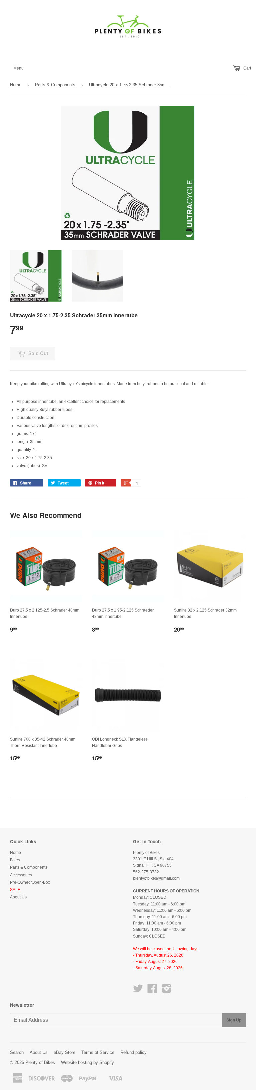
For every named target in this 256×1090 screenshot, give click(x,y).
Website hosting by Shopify (87, 1062)
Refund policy (133, 1052)
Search (17, 1052)
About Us (18, 897)
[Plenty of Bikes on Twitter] (138, 991)
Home (15, 84)
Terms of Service (97, 1052)
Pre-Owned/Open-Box (30, 882)
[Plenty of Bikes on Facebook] (152, 991)
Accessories (21, 875)
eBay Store (64, 1052)
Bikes (15, 860)
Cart (246, 68)
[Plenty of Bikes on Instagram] (167, 991)
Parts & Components (55, 84)
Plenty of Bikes (40, 1062)
